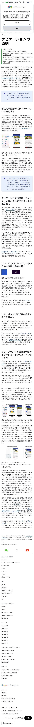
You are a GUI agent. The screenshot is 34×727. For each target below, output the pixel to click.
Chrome (3, 693)
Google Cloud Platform (8, 698)
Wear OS (4, 609)
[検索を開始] (20, 2)
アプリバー (28, 300)
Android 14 (4, 634)
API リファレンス (6, 656)
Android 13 (4, 637)
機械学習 (4, 587)
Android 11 (4, 643)
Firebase (3, 695)
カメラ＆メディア (6, 593)
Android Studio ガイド (7, 650)
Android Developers (6, 32)
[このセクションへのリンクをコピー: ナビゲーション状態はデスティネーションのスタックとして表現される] (12, 204)
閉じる (17, 23)
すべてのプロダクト (7, 701)
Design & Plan (18, 32)
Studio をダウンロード (7, 659)
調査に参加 (4, 678)
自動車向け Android (7, 615)
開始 (17, 28)
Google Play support (7, 675)
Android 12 (4, 640)
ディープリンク (25, 333)
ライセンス (14, 708)
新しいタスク (10, 210)
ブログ (3, 574)
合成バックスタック (15, 340)
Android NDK (5, 662)
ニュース (3, 571)
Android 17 (4, 626)
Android (3, 560)
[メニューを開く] (3, 2)
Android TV (4, 618)
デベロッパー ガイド (7, 653)
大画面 (3, 606)
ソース (3, 568)
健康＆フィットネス (7, 590)
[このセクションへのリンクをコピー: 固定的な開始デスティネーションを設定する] (16, 112)
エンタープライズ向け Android (10, 563)
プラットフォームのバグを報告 (10, 670)
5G (2, 599)
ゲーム (3, 585)
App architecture (8, 35)
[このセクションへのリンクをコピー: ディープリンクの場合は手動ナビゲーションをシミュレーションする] (10, 358)
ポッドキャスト (5, 577)
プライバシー (5, 596)
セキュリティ (5, 565)
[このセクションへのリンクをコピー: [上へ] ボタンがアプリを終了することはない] (16, 317)
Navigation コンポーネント (10, 78)
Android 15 (4, 631)
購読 (28, 718)
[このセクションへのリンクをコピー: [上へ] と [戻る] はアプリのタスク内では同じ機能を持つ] (27, 267)
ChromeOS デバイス (7, 612)
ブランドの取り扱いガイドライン (12, 711)
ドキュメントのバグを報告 (9, 672)
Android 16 (4, 628)
